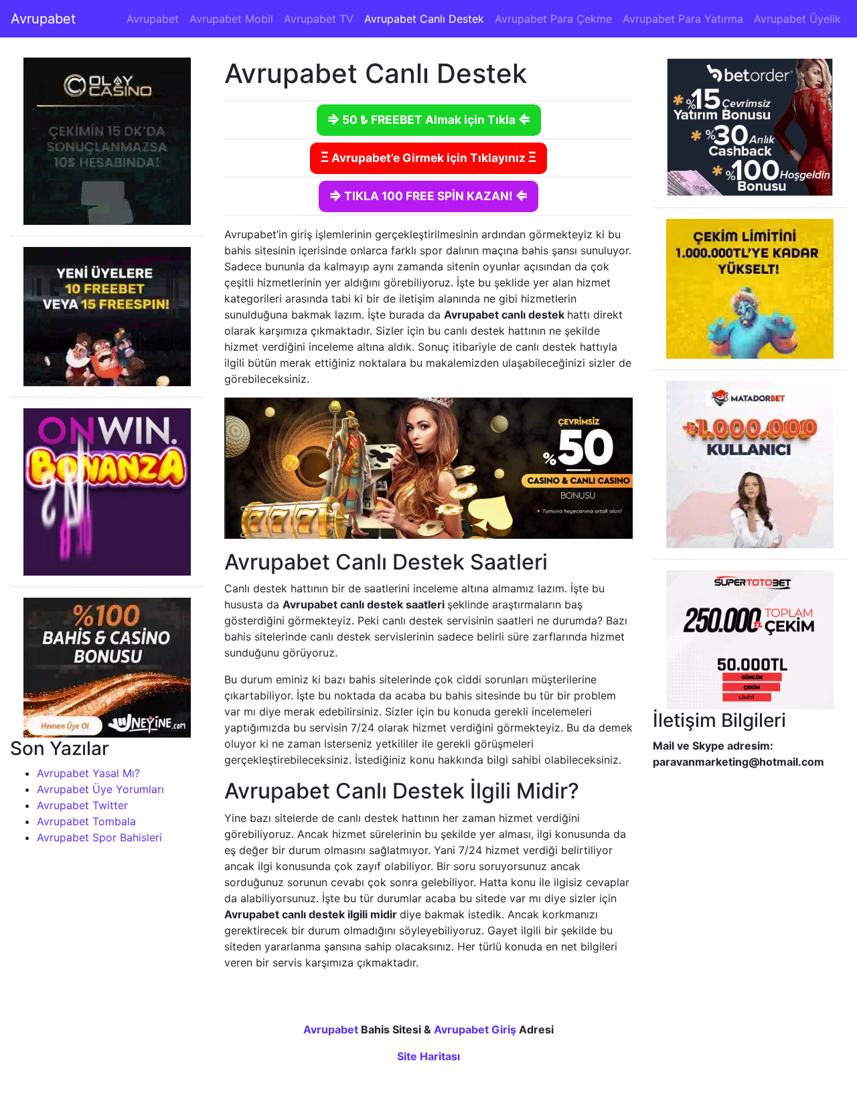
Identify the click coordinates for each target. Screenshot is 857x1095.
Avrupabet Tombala (86, 821)
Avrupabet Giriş (475, 1029)
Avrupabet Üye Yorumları (100, 789)
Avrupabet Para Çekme (553, 18)
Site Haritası (428, 1056)
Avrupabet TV (319, 18)
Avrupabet (43, 19)
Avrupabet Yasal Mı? (88, 773)
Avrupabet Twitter (82, 805)
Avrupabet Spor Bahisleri (99, 837)
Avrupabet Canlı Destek (424, 18)
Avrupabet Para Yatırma (683, 18)
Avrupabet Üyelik (797, 18)
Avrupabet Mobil (231, 18)
